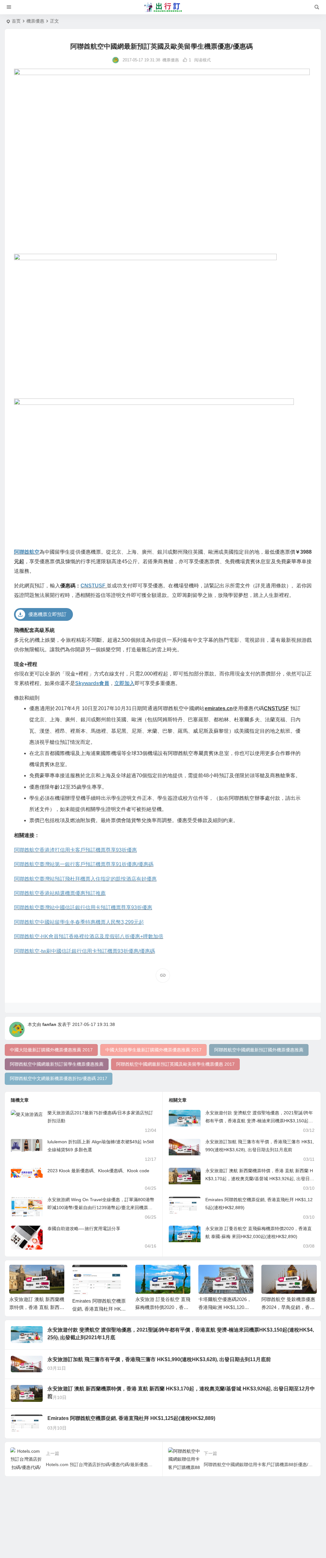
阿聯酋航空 (26, 552)
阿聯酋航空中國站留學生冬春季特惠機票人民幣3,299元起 (79, 922)
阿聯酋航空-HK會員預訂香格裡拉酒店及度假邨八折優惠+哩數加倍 (88, 936)
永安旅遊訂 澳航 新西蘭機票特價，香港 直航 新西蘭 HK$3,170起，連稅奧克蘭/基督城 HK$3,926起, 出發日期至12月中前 (259, 1178)
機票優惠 (35, 21)
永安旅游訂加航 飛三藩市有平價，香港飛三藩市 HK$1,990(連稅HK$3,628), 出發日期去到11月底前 (159, 1359)
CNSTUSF (94, 585)
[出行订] (163, 7)
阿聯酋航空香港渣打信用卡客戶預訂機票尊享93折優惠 (75, 850)
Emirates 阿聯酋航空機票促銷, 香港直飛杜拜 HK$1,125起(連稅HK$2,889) (99, 1308)
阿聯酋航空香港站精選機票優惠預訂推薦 (60, 893)
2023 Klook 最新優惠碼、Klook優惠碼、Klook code (98, 1170)
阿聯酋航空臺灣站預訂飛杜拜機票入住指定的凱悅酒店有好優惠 (85, 879)
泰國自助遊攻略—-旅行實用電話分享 (83, 1228)
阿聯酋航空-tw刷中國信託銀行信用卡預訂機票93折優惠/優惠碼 (84, 951)
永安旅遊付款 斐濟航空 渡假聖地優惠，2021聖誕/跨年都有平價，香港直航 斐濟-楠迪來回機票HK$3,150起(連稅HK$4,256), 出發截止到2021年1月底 (259, 1120)
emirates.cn (219, 708)
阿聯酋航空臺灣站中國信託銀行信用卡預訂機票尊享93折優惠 (83, 907)
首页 (16, 21)
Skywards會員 (92, 683)
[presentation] (279, 1275)
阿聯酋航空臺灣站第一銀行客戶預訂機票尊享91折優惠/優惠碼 (83, 864)
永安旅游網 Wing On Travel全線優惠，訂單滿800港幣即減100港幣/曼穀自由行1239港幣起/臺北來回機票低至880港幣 (100, 1207)
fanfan (49, 1024)
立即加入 (124, 683)
